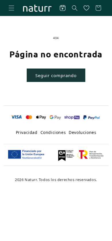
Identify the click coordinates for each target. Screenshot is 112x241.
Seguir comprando (56, 75)
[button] (11, 8)
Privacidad (27, 132)
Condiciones (53, 132)
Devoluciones (82, 132)
